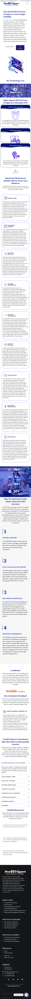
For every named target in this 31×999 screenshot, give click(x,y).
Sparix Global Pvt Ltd (14, 986)
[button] (3, 91)
